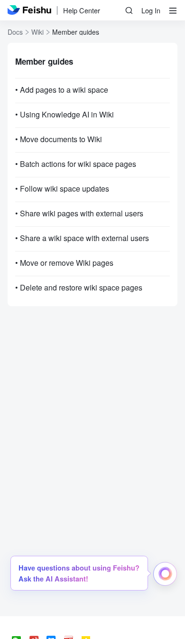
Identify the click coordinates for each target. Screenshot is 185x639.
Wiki (37, 32)
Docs (15, 32)
